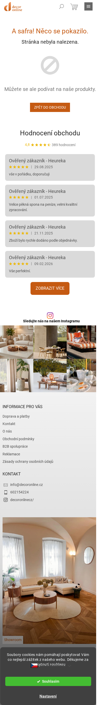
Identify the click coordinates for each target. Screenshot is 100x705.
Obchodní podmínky (18, 439)
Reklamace (11, 454)
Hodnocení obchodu (50, 133)
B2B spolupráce (15, 446)
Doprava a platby (16, 416)
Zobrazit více (50, 288)
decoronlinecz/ (22, 500)
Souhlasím (50, 681)
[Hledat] (61, 6)
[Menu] (88, 6)
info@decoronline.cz (26, 485)
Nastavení (48, 696)
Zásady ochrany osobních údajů (28, 461)
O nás (7, 431)
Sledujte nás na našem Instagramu (51, 321)
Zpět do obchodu (50, 107)
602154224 (19, 492)
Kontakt (9, 424)
